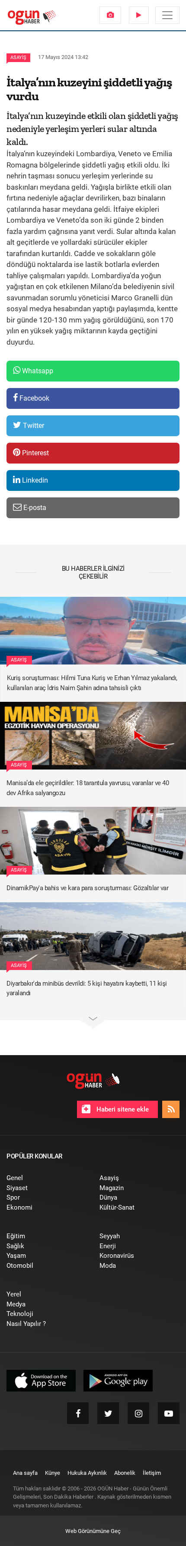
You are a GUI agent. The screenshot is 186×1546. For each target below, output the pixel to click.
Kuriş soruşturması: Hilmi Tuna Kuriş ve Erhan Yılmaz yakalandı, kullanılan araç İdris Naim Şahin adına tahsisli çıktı (92, 683)
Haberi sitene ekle (122, 1109)
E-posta (34, 507)
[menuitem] (110, 15)
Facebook (33, 398)
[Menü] (167, 15)
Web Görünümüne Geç (93, 1531)
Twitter (32, 425)
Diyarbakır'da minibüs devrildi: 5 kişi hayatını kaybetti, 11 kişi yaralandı (86, 988)
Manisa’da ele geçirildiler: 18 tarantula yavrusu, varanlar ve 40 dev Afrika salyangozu (87, 788)
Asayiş (18, 57)
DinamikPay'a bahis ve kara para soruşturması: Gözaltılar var (87, 888)
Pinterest (34, 453)
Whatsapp (36, 371)
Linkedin (34, 480)
